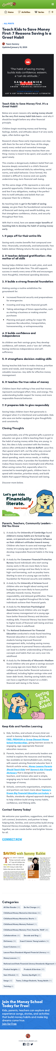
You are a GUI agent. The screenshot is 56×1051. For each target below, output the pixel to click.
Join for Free (9, 1023)
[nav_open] (53, 4)
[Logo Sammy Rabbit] (9, 4)
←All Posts (8, 23)
